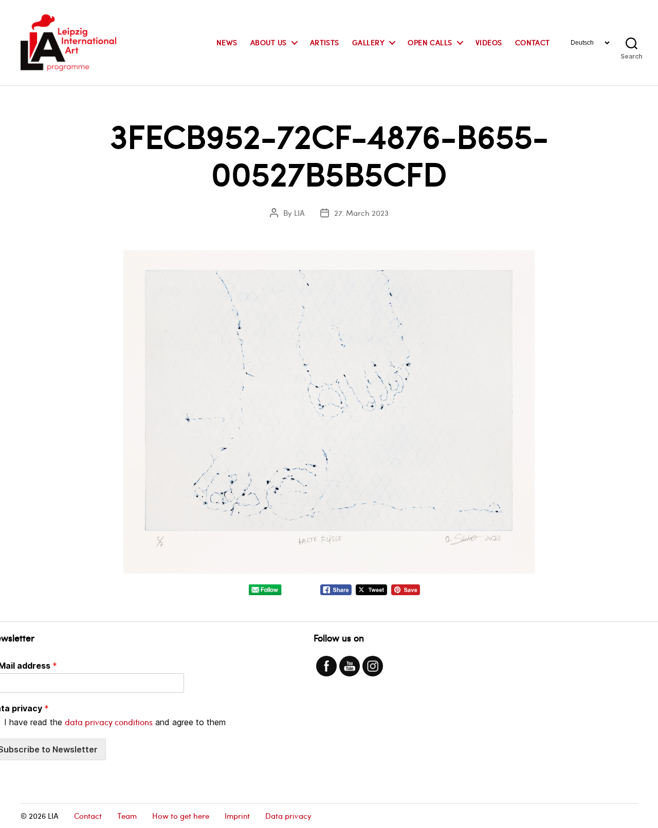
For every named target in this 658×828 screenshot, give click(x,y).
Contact (532, 43)
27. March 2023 (361, 213)
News (226, 43)
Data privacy (288, 816)
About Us (268, 43)
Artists (324, 43)
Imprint (237, 816)
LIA (299, 213)
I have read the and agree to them (115, 722)
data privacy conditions (109, 721)
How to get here (180, 816)
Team (127, 816)
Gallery (368, 43)
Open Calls (430, 43)
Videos (489, 43)
